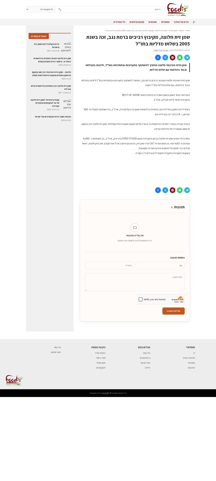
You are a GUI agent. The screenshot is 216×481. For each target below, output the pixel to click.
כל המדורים (119, 22)
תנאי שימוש (56, 352)
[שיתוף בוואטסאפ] (180, 57)
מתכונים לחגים (137, 22)
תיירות (147, 367)
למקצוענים (100, 367)
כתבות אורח (100, 353)
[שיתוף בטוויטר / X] (165, 57)
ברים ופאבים (145, 357)
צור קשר (57, 347)
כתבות (181, 30)
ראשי (188, 30)
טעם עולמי (173, 30)
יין (194, 22)
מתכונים (153, 22)
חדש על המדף (181, 22)
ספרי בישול (100, 357)
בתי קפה (146, 353)
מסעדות (165, 22)
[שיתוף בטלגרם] (187, 57)
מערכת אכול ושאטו (161, 50)
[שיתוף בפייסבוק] (158, 57)
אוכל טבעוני (145, 362)
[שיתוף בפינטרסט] (172, 57)
